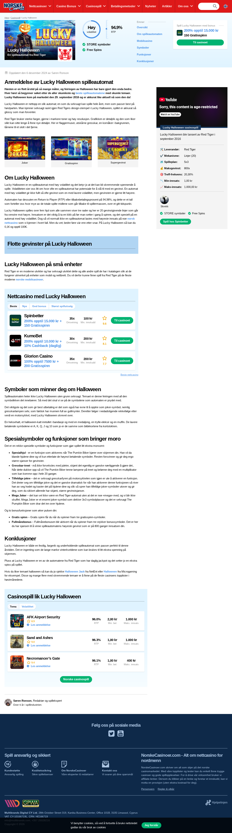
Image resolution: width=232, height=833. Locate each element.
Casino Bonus (66, 6)
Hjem (7, 18)
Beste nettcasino (129, 374)
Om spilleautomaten (148, 34)
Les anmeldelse (40, 624)
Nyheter (150, 6)
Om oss (183, 6)
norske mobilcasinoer (29, 279)
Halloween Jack (75, 571)
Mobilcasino (144, 40)
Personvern (147, 789)
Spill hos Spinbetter (175, 221)
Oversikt (142, 27)
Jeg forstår (151, 825)
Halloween (110, 571)
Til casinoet (200, 42)
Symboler (143, 47)
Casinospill (93, 6)
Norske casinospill (76, 679)
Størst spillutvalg (62, 306)
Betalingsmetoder (123, 6)
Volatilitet (27, 606)
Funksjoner (144, 54)
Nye (24, 306)
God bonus (39, 306)
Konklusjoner (145, 61)
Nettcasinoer (38, 6)
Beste (13, 306)
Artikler (167, 6)
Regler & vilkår (166, 789)
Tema (13, 606)
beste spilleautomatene (90, 93)
